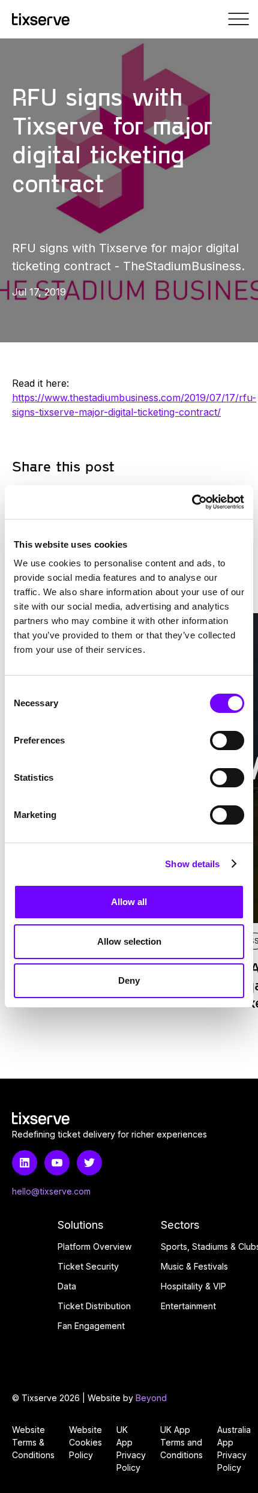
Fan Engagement (91, 1326)
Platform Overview (95, 1246)
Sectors (180, 1224)
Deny (129, 980)
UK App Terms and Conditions (181, 1442)
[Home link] (41, 19)
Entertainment (188, 1306)
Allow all (129, 902)
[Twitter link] (89, 1162)
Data (67, 1286)
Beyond (151, 1398)
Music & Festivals (194, 1266)
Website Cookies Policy (85, 1442)
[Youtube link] (57, 1162)
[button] (239, 19)
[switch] (227, 740)
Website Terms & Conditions (33, 1442)
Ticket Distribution (94, 1306)
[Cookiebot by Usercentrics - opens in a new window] (191, 502)
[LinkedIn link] (24, 1162)
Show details (192, 864)
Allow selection (129, 941)
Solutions (81, 1224)
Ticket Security (88, 1266)
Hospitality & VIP (193, 1286)
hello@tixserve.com (51, 1191)
